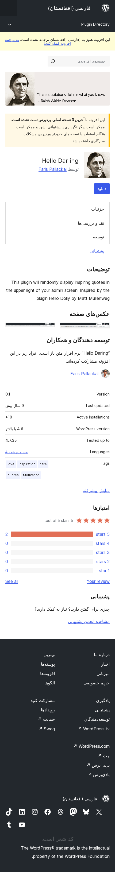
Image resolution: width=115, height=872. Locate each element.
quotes (13, 475)
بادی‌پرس (99, 774)
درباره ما (102, 654)
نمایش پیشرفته (96, 490)
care (43, 464)
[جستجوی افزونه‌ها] (53, 61)
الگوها (49, 682)
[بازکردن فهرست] (8, 8)
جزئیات (97, 209)
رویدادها (48, 709)
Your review (98, 581)
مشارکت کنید (42, 700)
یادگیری (103, 700)
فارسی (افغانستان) (80, 798)
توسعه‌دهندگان (97, 719)
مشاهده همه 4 (16, 452)
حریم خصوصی (96, 682)
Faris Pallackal (53, 169)
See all (11, 581)
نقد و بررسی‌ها (91, 223)
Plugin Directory (95, 24)
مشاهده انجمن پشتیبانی (89, 621)
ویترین (49, 654)
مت (104, 755)
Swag (47, 728)
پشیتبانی (102, 709)
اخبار (105, 664)
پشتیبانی (97, 251)
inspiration (27, 464)
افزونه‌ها (47, 673)
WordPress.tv (94, 728)
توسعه (98, 236)
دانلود (102, 188)
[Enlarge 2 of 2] (48, 329)
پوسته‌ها (48, 664)
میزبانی (103, 673)
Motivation (31, 475)
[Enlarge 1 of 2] (102, 329)
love (10, 464)
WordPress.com (91, 746)
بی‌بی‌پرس (98, 765)
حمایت (46, 719)
